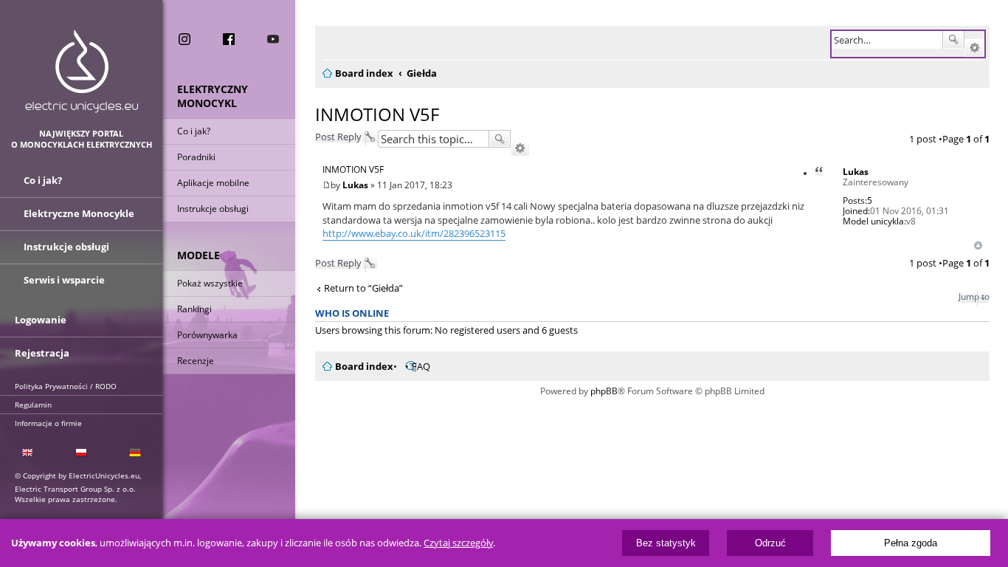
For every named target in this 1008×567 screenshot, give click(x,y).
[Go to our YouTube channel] (273, 39)
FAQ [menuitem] (421, 366)
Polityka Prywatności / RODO (66, 386)
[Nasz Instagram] (184, 39)
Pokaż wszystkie (210, 283)
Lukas (856, 171)
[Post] (326, 185)
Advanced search (974, 48)
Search (953, 40)
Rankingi (194, 309)
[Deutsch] (135, 453)
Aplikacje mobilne (213, 182)
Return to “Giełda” (363, 288)
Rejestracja (42, 353)
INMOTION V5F (377, 114)
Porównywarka (207, 335)
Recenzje (195, 360)
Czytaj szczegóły (458, 543)
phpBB (604, 391)
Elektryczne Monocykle (79, 213)
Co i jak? (193, 131)
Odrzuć (770, 543)
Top (978, 245)
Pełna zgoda (910, 543)
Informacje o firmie (48, 423)
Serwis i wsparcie (64, 279)
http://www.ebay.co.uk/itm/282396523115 (413, 233)
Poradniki (196, 157)
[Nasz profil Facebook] (229, 39)
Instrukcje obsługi (213, 208)
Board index (364, 366)
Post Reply (338, 136)
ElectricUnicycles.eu (81, 71)
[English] (27, 453)
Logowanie (40, 319)
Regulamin (33, 404)
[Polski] (81, 453)
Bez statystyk (666, 543)
